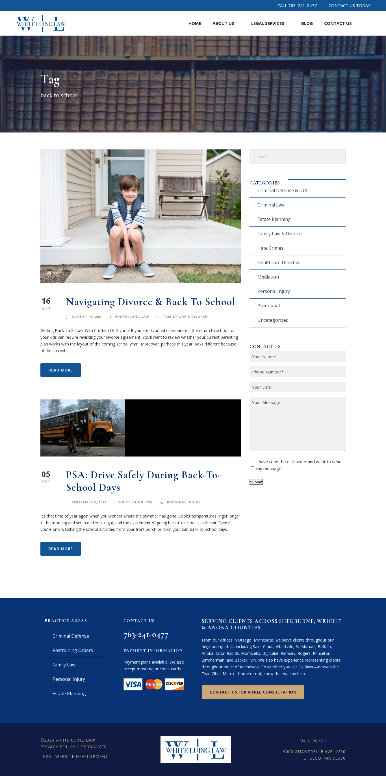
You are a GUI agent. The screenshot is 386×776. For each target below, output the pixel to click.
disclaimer (297, 461)
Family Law (64, 665)
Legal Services (267, 23)
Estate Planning (274, 219)
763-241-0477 (145, 634)
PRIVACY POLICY (57, 746)
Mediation (268, 277)
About (223, 23)
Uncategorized (273, 320)
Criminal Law (271, 205)
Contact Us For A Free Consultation (253, 692)
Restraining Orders (73, 650)
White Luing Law (132, 316)
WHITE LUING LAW (75, 740)
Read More (60, 370)
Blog (307, 23)
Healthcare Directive (278, 262)
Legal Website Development (74, 756)
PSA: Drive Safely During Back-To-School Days (143, 481)
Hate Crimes (270, 248)
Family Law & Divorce (185, 316)
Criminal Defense (71, 636)
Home (194, 23)
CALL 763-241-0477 (297, 5)
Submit (256, 481)
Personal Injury (184, 502)
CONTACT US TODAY (349, 5)
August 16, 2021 (87, 316)
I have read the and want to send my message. (299, 465)
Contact (338, 23)
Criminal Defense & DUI (282, 190)
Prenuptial (268, 306)
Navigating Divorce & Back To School (150, 301)
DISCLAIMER (94, 746)
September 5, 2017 (89, 502)
